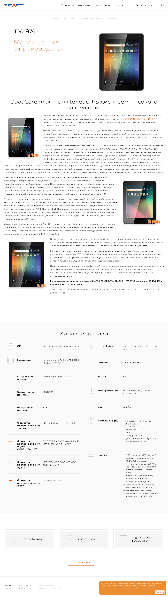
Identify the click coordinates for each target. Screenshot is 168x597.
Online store (146, 5)
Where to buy (84, 5)
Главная (56, 18)
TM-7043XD (125, 119)
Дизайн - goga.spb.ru (46, 585)
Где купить (84, 562)
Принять (160, 592)
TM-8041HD (139, 119)
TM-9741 (152, 119)
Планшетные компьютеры (91, 18)
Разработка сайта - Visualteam (50, 588)
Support (97, 5)
